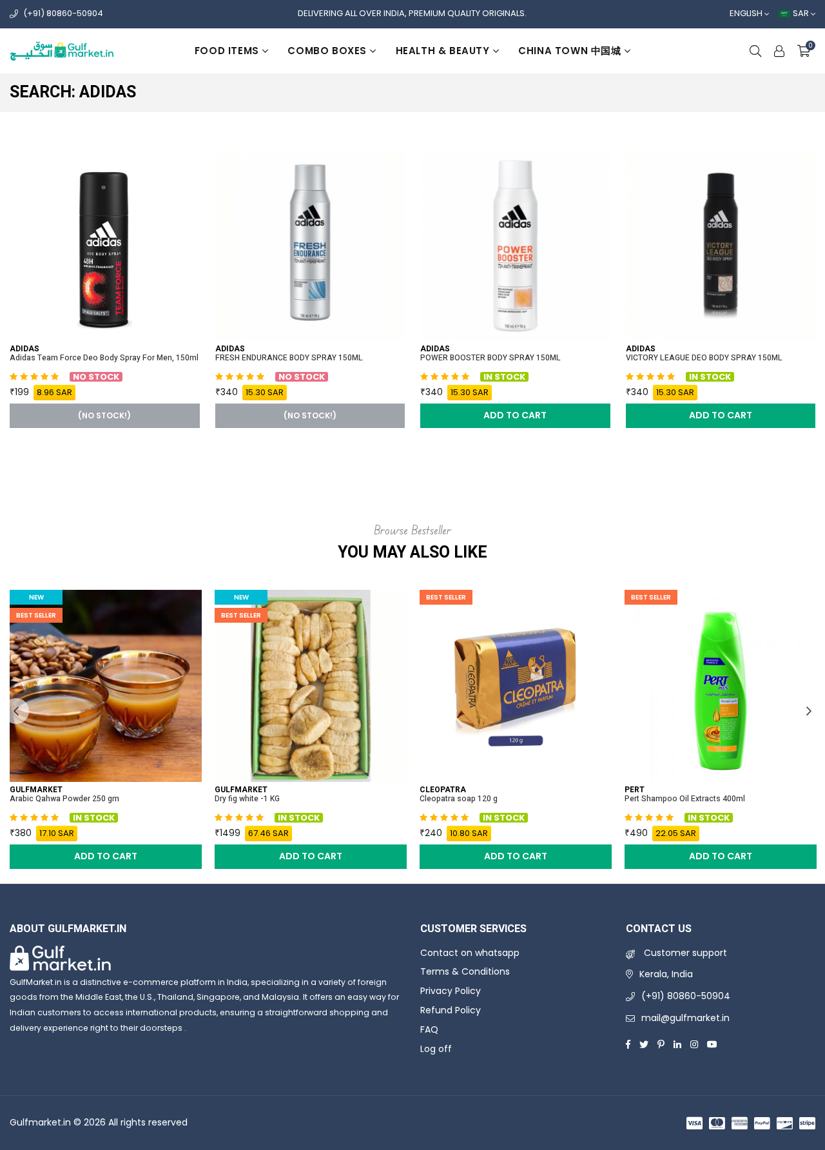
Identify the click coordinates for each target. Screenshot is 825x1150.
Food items (227, 50)
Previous (16, 711)
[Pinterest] (661, 1043)
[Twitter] (643, 1043)
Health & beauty (443, 50)
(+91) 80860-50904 (63, 13)
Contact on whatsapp (469, 952)
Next (809, 711)
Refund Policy (450, 1010)
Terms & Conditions (465, 971)
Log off (436, 1048)
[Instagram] (694, 1043)
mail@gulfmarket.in (685, 1017)
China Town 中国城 (569, 50)
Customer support (684, 952)
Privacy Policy (450, 990)
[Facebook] (628, 1043)
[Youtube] (712, 1043)
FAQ (429, 1029)
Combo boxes (327, 50)
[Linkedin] (677, 1043)
